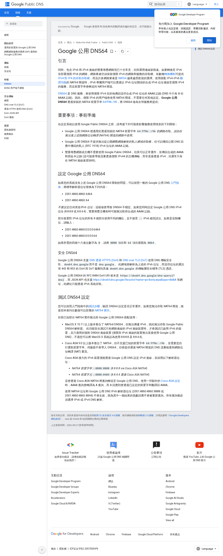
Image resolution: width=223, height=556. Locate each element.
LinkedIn (112, 498)
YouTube (113, 509)
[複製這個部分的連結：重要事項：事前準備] (99, 116)
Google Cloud (173, 509)
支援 (28, 12)
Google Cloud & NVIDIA (63, 503)
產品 (69, 42)
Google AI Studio (175, 498)
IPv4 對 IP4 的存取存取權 (74, 78)
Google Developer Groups (65, 486)
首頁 (6, 12)
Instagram (114, 492)
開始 (209, 40)
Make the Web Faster (86, 42)
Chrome (170, 486)
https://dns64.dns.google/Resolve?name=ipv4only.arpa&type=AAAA (134, 279)
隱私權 (63, 548)
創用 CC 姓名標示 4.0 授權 (107, 415)
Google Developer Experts (65, 492)
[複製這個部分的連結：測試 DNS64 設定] (93, 298)
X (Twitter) (114, 503)
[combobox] (164, 4)
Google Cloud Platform (150, 534)
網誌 (110, 481)
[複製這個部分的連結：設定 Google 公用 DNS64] (108, 174)
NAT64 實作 (102, 310)
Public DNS (34, 4)
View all (170, 520)
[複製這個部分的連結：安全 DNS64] (80, 253)
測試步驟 (94, 306)
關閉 (193, 40)
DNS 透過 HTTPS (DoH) (103, 260)
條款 (53, 548)
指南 (17, 12)
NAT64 (122, 78)
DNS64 (62, 93)
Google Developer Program (66, 481)
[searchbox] (23, 24)
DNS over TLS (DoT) (135, 260)
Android (170, 481)
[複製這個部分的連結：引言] (69, 61)
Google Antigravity (176, 503)
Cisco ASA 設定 (170, 381)
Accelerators (58, 498)
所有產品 (175, 534)
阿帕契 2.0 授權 (145, 415)
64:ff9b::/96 (110, 102)
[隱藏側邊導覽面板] (42, 549)
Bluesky (112, 486)
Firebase (170, 492)
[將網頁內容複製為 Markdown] (122, 51)
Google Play (172, 514)
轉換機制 (169, 74)
